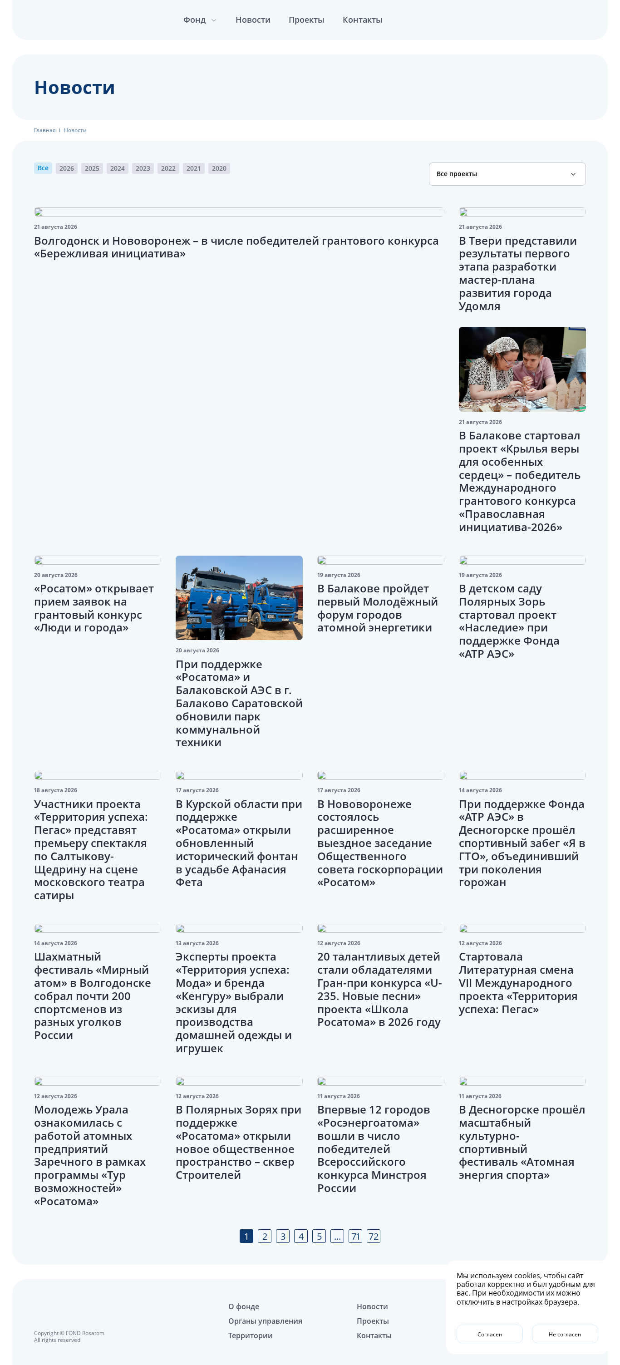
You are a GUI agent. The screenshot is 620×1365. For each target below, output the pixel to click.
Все (43, 167)
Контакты (363, 19)
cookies (527, 1276)
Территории (250, 1335)
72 (374, 1236)
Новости (253, 19)
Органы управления (265, 1321)
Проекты (307, 19)
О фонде (243, 1306)
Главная (45, 130)
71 (355, 1236)
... (337, 1236)
